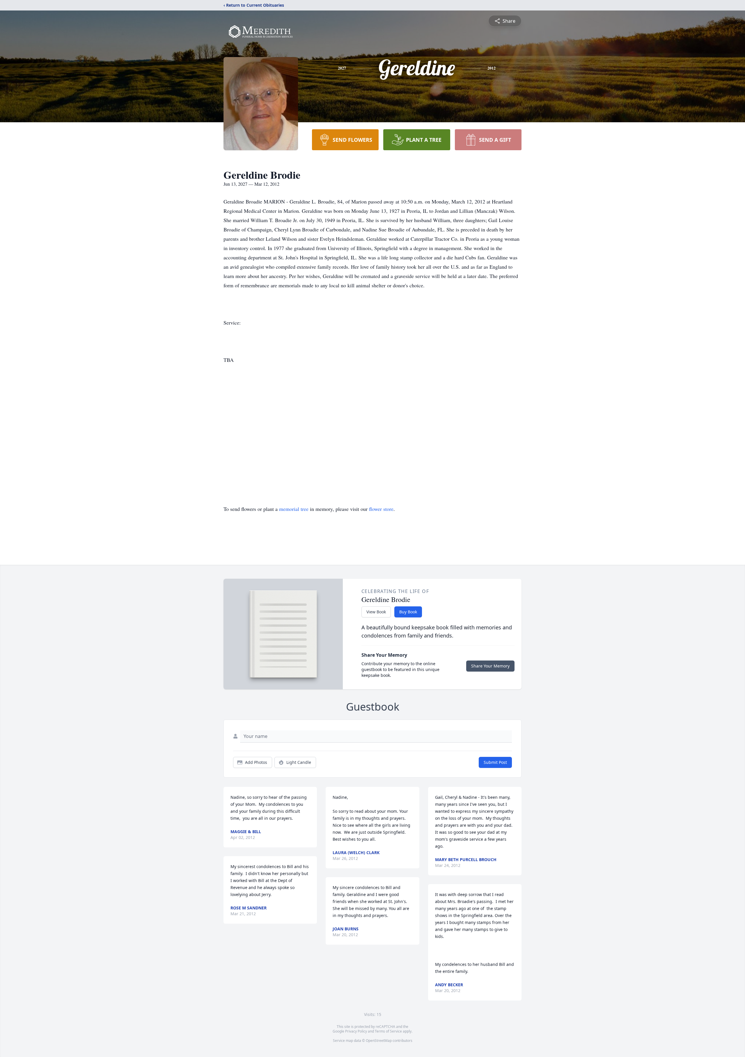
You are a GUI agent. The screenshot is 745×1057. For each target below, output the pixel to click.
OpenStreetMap (379, 1040)
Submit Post (495, 762)
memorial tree (293, 508)
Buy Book (408, 612)
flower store (381, 508)
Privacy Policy (356, 1031)
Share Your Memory (490, 666)
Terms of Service (388, 1031)
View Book (376, 612)
